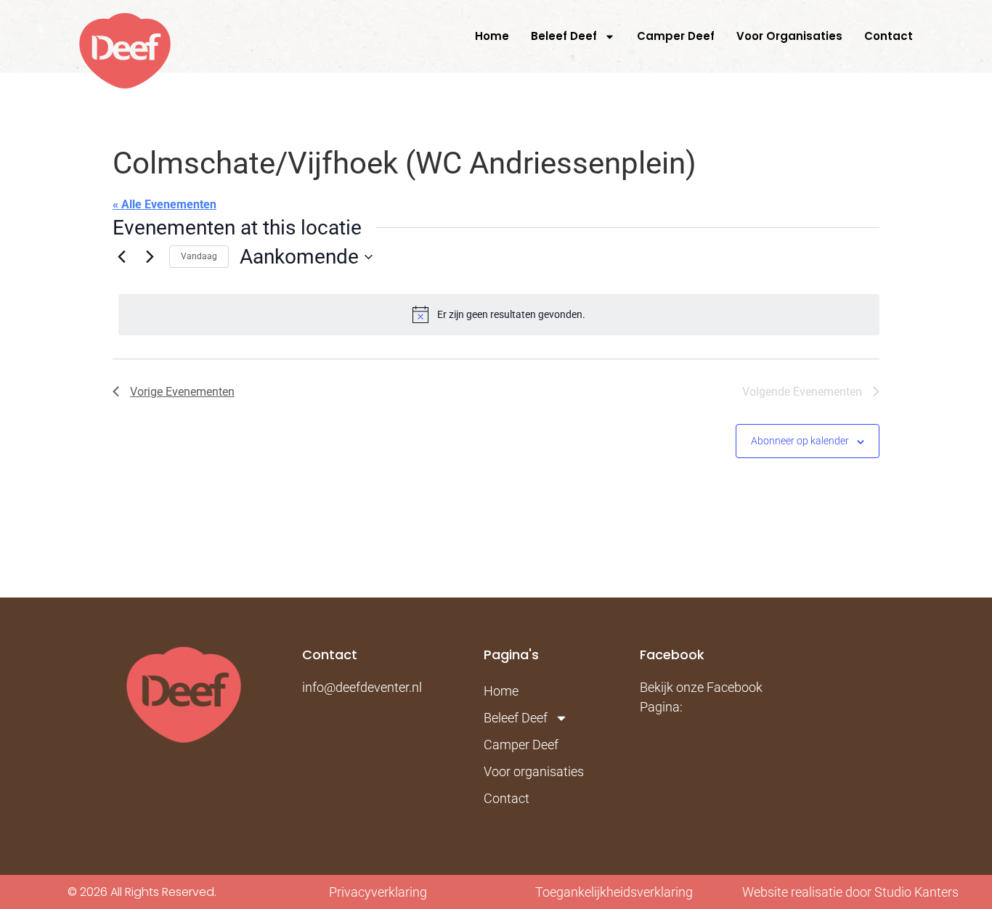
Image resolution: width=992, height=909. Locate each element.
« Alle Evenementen (164, 204)
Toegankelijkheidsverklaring (614, 892)
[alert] (498, 314)
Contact (888, 36)
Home (492, 36)
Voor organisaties (789, 36)
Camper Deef (676, 36)
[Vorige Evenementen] (121, 257)
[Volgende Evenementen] (149, 257)
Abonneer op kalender (800, 441)
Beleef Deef (564, 36)
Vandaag (199, 256)
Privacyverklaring (378, 892)
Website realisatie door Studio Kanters (850, 892)
